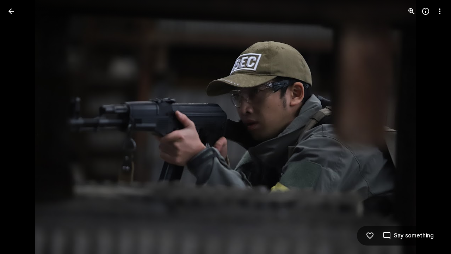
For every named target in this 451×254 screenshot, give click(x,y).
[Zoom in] (411, 11)
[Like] (370, 235)
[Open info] (426, 11)
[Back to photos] (11, 11)
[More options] (440, 11)
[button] (20, 127)
